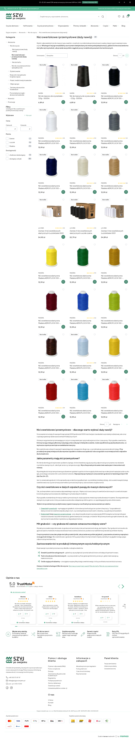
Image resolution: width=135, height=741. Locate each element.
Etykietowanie (15, 71)
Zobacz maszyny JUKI (90, 2)
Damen (11, 138)
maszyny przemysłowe (62, 514)
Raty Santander (81, 674)
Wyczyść (29, 115)
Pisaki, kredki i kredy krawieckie (20, 80)
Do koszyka (63, 102)
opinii (34, 586)
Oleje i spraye (14, 84)
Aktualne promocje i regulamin (86, 666)
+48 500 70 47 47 (12, 8)
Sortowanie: (41, 55)
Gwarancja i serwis (54, 685)
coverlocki (53, 508)
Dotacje (50, 671)
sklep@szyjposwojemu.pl (30, 8)
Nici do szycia (32, 32)
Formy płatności (81, 669)
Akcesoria (22, 32)
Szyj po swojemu (11, 32)
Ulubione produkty (110, 666)
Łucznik (12, 142)
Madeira (12, 146)
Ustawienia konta (110, 669)
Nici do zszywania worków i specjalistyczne (21, 67)
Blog (49, 705)
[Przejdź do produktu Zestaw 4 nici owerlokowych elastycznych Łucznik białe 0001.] (51, 211)
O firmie (50, 700)
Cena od (9, 125)
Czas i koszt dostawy (83, 671)
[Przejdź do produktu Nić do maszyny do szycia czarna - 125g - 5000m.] (83, 77)
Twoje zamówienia (110, 663)
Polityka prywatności (55, 680)
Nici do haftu (16, 62)
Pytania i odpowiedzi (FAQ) (57, 666)
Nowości (11, 98)
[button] (102, 16)
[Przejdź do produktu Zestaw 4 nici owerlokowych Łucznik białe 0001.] (114, 211)
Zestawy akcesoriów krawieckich (17, 88)
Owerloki (44, 508)
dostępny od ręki (15, 159)
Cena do (23, 125)
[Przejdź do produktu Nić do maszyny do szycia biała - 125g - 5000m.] (51, 77)
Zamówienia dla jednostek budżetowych (56, 674)
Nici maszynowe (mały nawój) (20, 50)
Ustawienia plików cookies (57, 688)
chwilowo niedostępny (17, 155)
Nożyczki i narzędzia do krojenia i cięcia (18, 76)
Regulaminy (52, 678)
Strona (115, 55)
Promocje (11, 102)
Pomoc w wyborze (54, 669)
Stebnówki (45, 514)
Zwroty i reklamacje (54, 683)
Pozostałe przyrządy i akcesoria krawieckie (17, 94)
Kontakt (50, 702)
